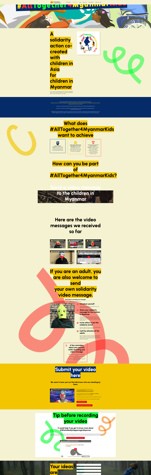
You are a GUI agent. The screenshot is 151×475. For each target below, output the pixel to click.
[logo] (56, 2)
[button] (70, 2)
